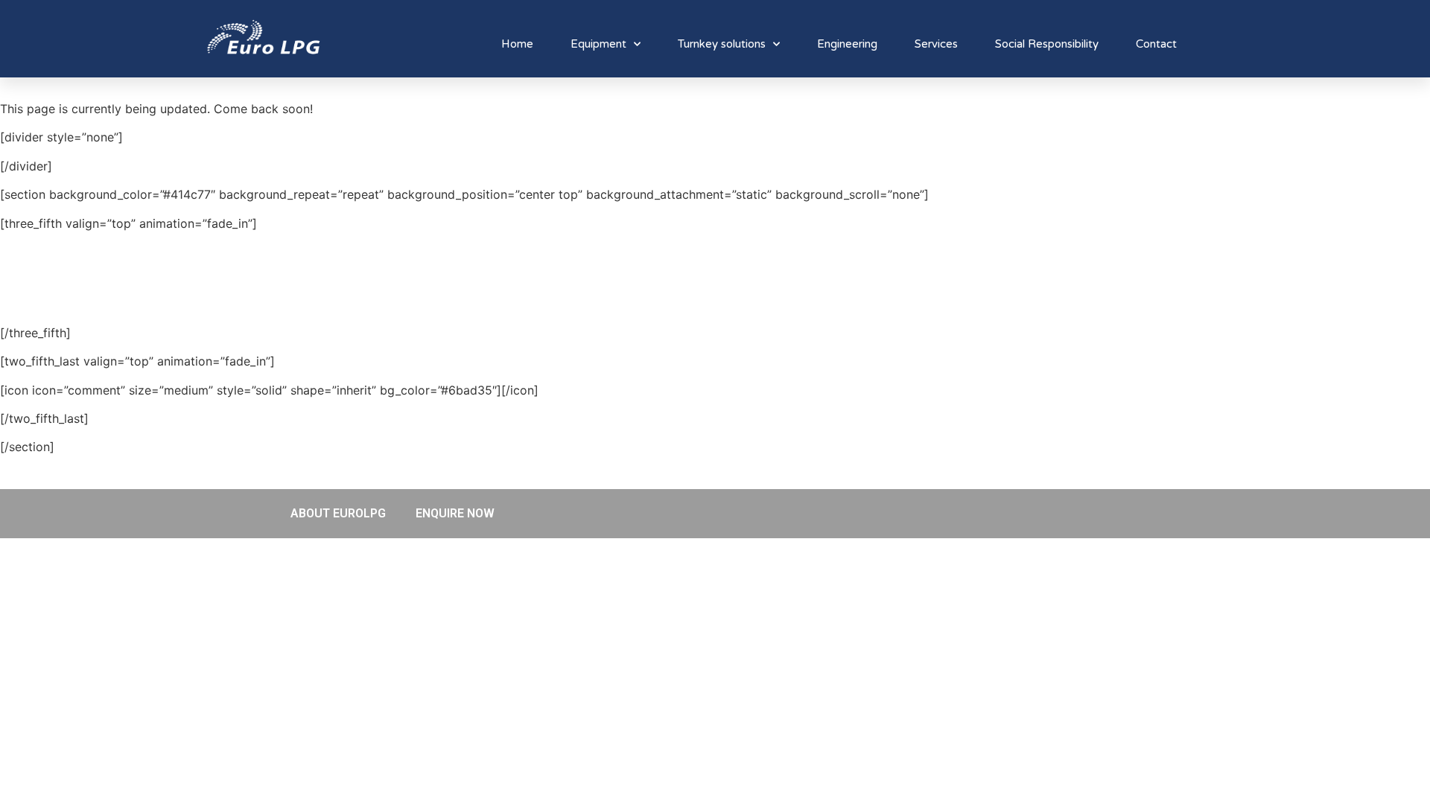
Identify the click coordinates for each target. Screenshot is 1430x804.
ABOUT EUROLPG (338, 513)
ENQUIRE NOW (455, 513)
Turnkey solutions (722, 44)
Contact (1156, 44)
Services (936, 44)
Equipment (598, 44)
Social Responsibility (1047, 44)
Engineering (847, 44)
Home (517, 44)
